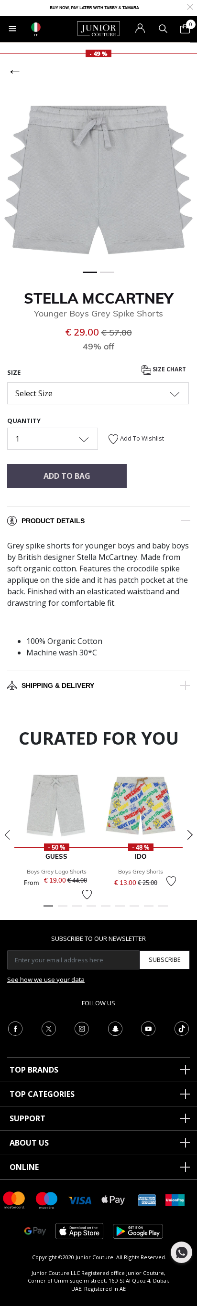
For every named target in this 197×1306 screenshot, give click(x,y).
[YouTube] (148, 1027)
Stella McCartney (98, 298)
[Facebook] (15, 1027)
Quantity (24, 420)
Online (24, 1167)
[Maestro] (46, 1199)
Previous (7, 835)
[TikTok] (182, 1027)
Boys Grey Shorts (140, 871)
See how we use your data (46, 979)
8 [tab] (148, 910)
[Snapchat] (115, 1027)
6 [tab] (120, 910)
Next (190, 835)
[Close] (190, 6)
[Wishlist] (87, 894)
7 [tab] (134, 910)
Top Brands (34, 1069)
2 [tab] (62, 910)
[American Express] (147, 1199)
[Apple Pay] (113, 1199)
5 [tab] (105, 910)
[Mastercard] (14, 1199)
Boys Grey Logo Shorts (57, 871)
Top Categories (42, 1094)
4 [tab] (91, 910)
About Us (29, 1142)
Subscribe (165, 959)
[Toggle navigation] (12, 29)
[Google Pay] (35, 1230)
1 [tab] (48, 910)
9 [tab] (163, 910)
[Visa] (80, 1199)
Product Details (53, 521)
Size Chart (168, 369)
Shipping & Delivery (58, 685)
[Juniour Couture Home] (98, 28)
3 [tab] (77, 910)
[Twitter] (49, 1027)
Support (27, 1118)
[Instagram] (82, 1027)
